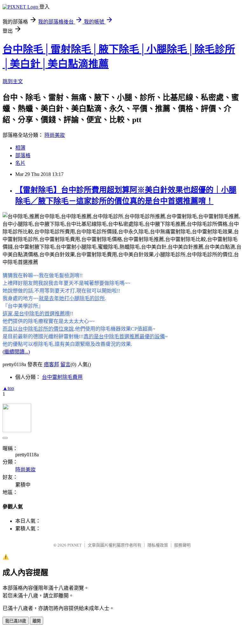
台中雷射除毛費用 (62, 377)
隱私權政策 (157, 545)
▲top (8, 388)
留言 (65, 364)
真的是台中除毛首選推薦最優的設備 (124, 336)
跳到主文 (13, 81)
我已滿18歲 (15, 621)
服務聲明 (182, 545)
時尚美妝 (54, 135)
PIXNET (74, 545)
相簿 (20, 148)
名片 (20, 163)
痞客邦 (51, 364)
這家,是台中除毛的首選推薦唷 (36, 313)
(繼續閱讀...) (16, 351)
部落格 (22, 155)
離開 (36, 621)
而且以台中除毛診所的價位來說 (38, 329)
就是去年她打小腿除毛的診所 (72, 298)
